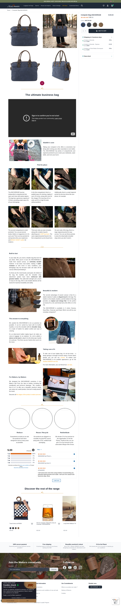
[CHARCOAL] (89, 24)
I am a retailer (94, 587)
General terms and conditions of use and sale (46, 590)
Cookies (63, 593)
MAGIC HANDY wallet (17, 240)
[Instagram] (80, 567)
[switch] (115, 603)
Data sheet (87, 56)
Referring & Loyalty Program (41, 602)
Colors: (86, 20)
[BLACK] (13, 528)
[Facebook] (64, 567)
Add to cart (102, 31)
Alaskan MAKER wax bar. (50, 361)
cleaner (62, 357)
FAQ (35, 599)
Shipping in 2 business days (93, 37)
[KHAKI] (95, 24)
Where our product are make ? (69, 587)
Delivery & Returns (66, 590)
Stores (36, 596)
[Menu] (118, 598)
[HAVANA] (101, 24)
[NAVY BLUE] (83, 24)
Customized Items (12, 602)
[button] (81, 5)
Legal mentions (38, 587)
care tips (69, 364)
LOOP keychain (44, 234)
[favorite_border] (21, 508)
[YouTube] (70, 567)
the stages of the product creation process (28, 394)
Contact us (37, 593)
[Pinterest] (75, 567)
